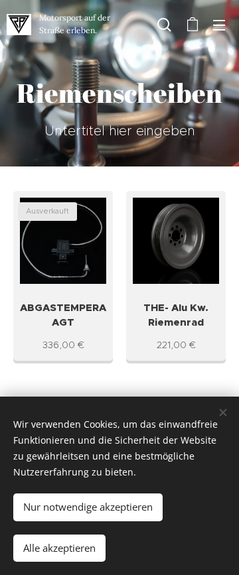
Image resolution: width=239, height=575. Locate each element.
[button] (164, 24)
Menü (219, 24)
